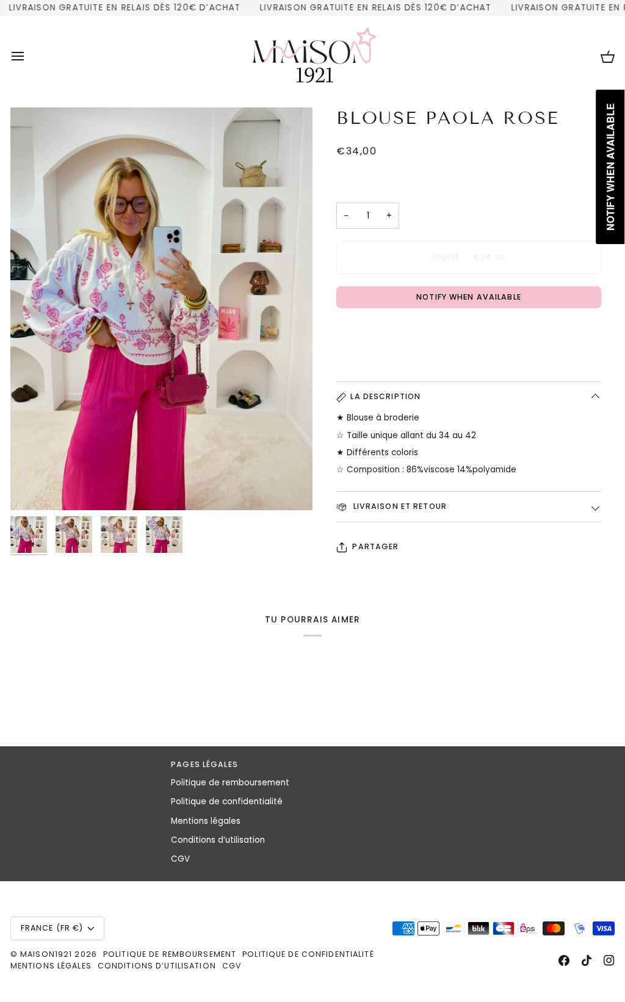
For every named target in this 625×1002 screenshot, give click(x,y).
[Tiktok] (586, 960)
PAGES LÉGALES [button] (204, 764)
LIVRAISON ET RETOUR (398, 506)
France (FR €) (52, 928)
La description (385, 396)
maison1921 (46, 954)
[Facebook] (563, 960)
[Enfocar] (161, 308)
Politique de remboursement (230, 782)
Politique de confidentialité (227, 801)
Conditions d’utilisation (218, 840)
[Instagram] (609, 960)
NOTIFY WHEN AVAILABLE (468, 297)
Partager (375, 546)
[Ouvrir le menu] (28, 56)
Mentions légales (205, 821)
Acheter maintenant (469, 333)
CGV (180, 859)
